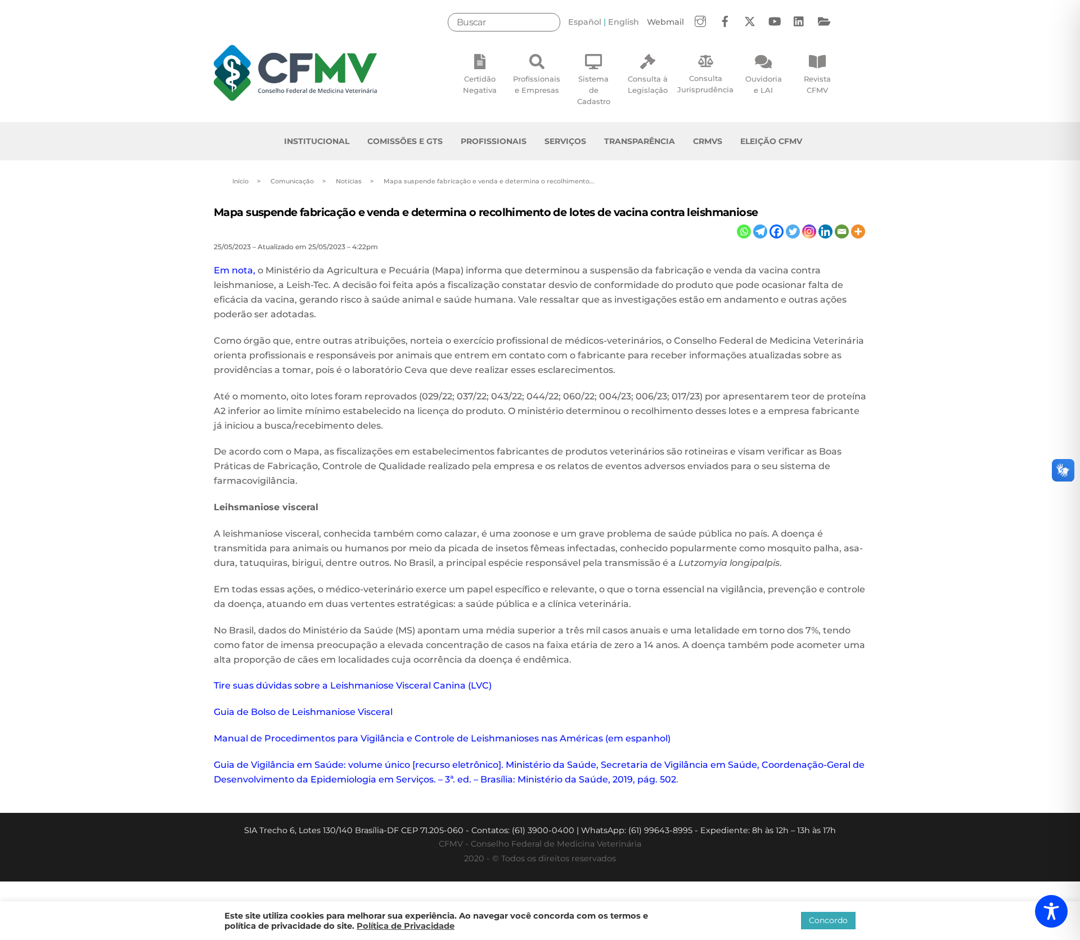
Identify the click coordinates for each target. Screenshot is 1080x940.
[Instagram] (809, 231)
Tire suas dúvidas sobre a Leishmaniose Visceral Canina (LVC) (353, 685)
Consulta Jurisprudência (705, 84)
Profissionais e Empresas (536, 84)
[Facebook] (777, 231)
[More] (858, 231)
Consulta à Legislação (648, 84)
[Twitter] (793, 231)
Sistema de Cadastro (593, 90)
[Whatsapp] (744, 231)
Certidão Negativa (480, 84)
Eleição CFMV (771, 141)
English (623, 22)
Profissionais (493, 141)
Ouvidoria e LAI (763, 84)
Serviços (565, 141)
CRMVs (707, 141)
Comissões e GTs (405, 141)
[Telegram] (760, 231)
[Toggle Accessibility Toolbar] (1051, 911)
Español (584, 22)
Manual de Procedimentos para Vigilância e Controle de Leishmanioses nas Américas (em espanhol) (442, 738)
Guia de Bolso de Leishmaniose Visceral (303, 712)
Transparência (639, 141)
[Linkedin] (825, 231)
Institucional (316, 141)
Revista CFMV (817, 84)
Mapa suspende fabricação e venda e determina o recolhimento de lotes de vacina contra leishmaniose (486, 212)
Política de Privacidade (405, 926)
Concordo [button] (828, 920)
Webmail (665, 22)
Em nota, (234, 270)
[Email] (842, 231)
